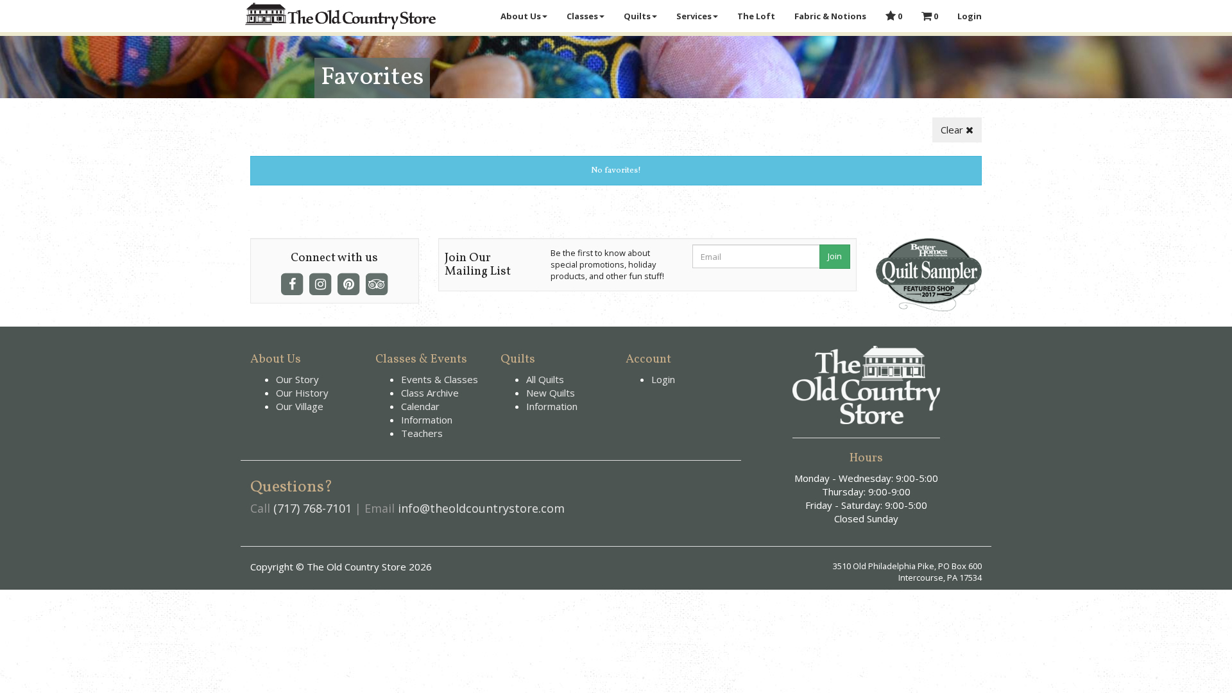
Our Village (299, 406)
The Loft (756, 16)
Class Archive (430, 392)
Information (426, 419)
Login (969, 16)
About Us (521, 16)
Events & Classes (439, 379)
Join (835, 256)
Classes (582, 16)
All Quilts (545, 379)
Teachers (422, 433)
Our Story (297, 379)
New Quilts (550, 392)
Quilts (637, 16)
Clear (953, 129)
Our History (302, 392)
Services (694, 16)
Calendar (420, 406)
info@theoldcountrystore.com (481, 508)
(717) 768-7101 (312, 508)
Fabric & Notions (830, 16)
